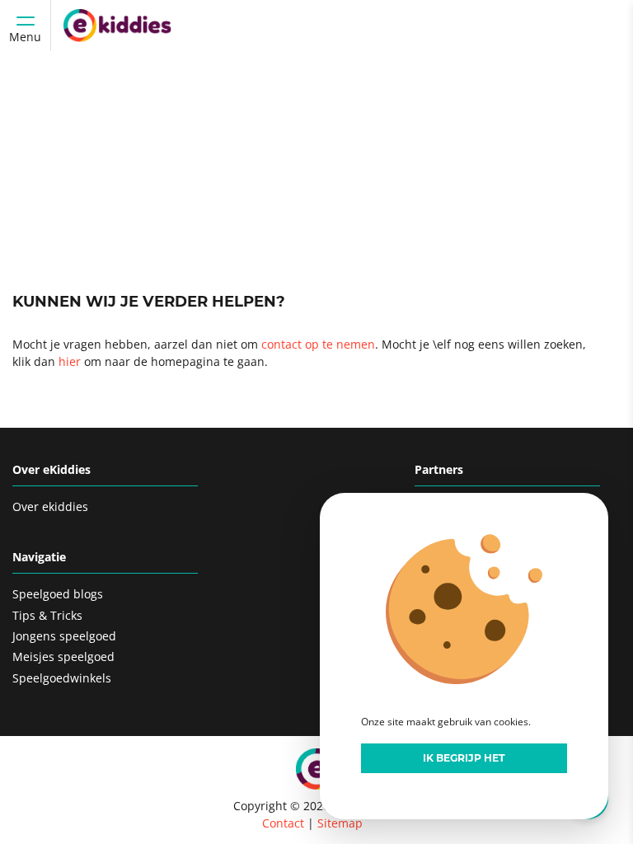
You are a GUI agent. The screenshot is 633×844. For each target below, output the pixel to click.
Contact (283, 823)
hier (70, 361)
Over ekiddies (50, 506)
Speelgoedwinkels (61, 678)
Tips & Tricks (47, 615)
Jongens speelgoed (64, 636)
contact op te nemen (318, 344)
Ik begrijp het (464, 758)
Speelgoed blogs (57, 594)
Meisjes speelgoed (63, 656)
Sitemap (340, 823)
